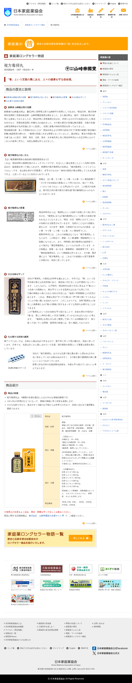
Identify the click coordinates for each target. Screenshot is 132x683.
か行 (104, 163)
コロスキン (107, 214)
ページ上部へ (91, 149)
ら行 (104, 397)
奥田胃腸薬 (107, 147)
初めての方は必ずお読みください (76, 4)
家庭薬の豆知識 (44, 623)
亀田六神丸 (107, 175)
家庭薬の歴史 (107, 69)
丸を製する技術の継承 (15, 101)
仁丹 (104, 253)
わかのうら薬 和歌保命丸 (112, 420)
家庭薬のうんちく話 (110, 74)
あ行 (104, 91)
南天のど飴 (107, 319)
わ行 (104, 414)
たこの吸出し (107, 275)
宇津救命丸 (107, 124)
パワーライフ (107, 342)
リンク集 (55, 4)
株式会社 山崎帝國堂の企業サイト (45, 516)
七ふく (105, 347)
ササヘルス (107, 230)
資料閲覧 (97, 627)
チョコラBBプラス (109, 292)
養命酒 (105, 392)
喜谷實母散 (107, 186)
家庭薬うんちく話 (73, 630)
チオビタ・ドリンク (110, 280)
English (113, 4)
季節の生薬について (110, 63)
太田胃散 (106, 130)
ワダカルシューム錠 (110, 431)
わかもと (106, 425)
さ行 (104, 219)
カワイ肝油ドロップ (110, 180)
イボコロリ (107, 119)
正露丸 (105, 258)
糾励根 (105, 197)
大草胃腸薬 (107, 141)
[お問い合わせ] (123, 12)
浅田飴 (105, 97)
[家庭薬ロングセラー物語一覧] (50, 538)
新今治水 (106, 247)
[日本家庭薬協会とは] (77, 12)
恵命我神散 (107, 202)
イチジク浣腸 (107, 113)
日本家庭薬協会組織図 (14, 627)
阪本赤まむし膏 (108, 225)
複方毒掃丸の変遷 (60, 97)
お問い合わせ (99, 623)
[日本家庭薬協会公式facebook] (110, 648)
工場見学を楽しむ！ (46, 627)
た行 (104, 264)
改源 (104, 169)
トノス (105, 303)
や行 (104, 381)
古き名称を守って (79, 97)
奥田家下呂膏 (107, 152)
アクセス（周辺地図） (38, 4)
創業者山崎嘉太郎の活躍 (16, 97)
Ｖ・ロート (107, 364)
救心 (104, 191)
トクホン (106, 297)
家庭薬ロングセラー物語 (35, 25)
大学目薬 (106, 269)
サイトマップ (100, 4)
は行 (104, 336)
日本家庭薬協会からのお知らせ (18, 640)
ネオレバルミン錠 (109, 330)
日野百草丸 (107, 358)
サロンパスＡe (108, 236)
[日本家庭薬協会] (23, 15)
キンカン (106, 208)
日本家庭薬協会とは (13, 623)
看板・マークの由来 (110, 80)
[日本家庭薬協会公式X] (110, 653)
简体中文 (124, 4)
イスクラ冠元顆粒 (109, 108)
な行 (104, 314)
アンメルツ (107, 102)
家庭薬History (10, 636)
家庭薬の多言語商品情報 (48, 630)
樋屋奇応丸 (107, 353)
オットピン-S (107, 158)
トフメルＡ (107, 308)
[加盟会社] (90, 12)
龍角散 (105, 408)
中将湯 (105, 286)
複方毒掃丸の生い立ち (39, 97)
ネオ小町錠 (107, 325)
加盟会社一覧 (10, 633)
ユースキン (107, 386)
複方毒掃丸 (107, 369)
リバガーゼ (107, 403)
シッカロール (107, 241)
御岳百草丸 (107, 136)
